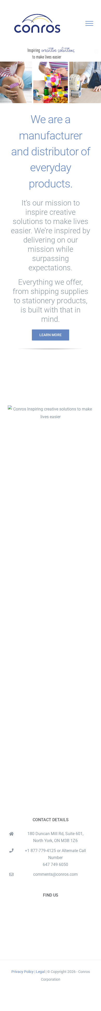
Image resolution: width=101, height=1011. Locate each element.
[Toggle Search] (71, 23)
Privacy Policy (22, 972)
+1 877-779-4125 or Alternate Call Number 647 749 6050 (55, 857)
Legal (40, 972)
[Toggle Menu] (89, 23)
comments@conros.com (55, 874)
